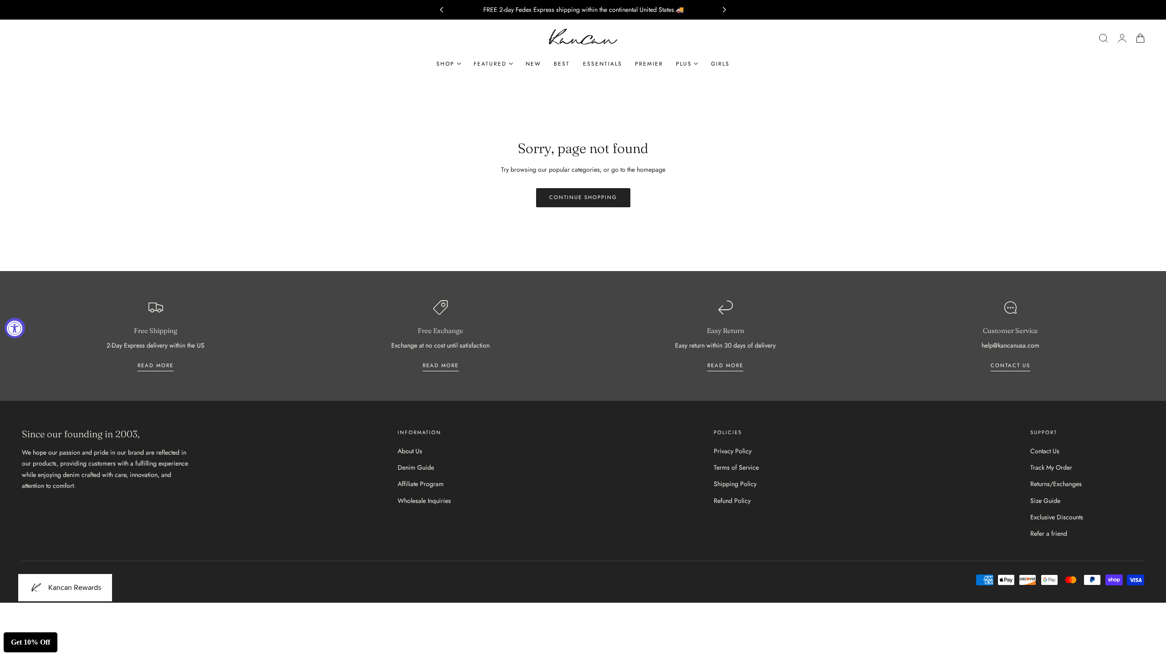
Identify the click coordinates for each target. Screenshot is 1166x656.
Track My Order (1051, 467)
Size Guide (1045, 500)
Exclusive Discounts (1056, 517)
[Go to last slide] (441, 10)
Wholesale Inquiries (424, 500)
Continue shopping (583, 197)
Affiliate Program (421, 484)
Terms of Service (736, 467)
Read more (156, 365)
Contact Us (1044, 451)
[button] (1103, 38)
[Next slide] (724, 10)
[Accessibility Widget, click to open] (15, 328)
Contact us (1010, 365)
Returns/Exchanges (1056, 484)
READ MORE (441, 365)
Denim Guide (416, 467)
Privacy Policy (733, 451)
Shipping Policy (735, 484)
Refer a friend (1048, 533)
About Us (410, 451)
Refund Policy (732, 500)
